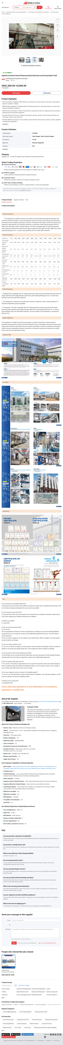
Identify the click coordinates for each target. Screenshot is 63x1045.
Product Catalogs (24, 985)
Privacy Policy (56, 1040)
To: (10, 925)
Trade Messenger (27, 1034)
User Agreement (40, 1040)
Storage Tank (13, 768)
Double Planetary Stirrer (23, 992)
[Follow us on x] (53, 1034)
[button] (2, 3)
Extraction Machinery (8, 1023)
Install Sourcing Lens (9, 1037)
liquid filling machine (37, 994)
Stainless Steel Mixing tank (38, 992)
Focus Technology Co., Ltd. (20, 1040)
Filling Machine (34, 766)
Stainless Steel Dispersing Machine (24, 989)
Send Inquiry (16, 93)
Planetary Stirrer (35, 768)
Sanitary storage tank (51, 992)
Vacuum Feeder (6, 989)
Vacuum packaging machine (24, 994)
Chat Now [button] (48, 93)
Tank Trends (27, 1027)
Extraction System (21, 1023)
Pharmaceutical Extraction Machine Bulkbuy (45, 1027)
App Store (5, 1034)
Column (48, 989)
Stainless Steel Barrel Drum (48, 768)
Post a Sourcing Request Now (47, 943)
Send (14, 943)
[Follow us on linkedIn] (45, 1037)
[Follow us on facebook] (51, 1034)
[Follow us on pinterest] (60, 1034)
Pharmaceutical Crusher (41, 1012)
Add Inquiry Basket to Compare (32, 65)
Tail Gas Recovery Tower (24, 768)
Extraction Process (47, 1023)
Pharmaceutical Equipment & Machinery (38, 12)
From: (9, 920)
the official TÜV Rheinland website (49, 701)
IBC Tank (27, 766)
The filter (4, 992)
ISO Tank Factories (37, 1019)
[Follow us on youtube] (58, 1034)
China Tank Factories (8, 1019)
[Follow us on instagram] (55, 1034)
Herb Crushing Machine (26, 1012)
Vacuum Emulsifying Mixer (46, 766)
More (3, 1030)
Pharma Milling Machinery (9, 1012)
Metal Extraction (7, 1027)
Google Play (16, 1034)
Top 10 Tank (18, 1027)
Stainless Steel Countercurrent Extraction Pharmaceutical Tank (8, 971)
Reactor (22, 766)
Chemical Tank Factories (51, 1019)
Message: (8, 929)
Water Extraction (34, 1023)
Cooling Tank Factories (23, 1019)
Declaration (48, 1040)
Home (3, 12)
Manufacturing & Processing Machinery (16, 12)
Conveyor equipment (51, 994)
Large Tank (4, 994)
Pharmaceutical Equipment (38, 989)
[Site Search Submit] (39, 7)
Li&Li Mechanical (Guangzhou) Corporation (17, 78)
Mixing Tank (16, 766)
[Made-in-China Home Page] (31, 2)
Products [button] (16, 7)
